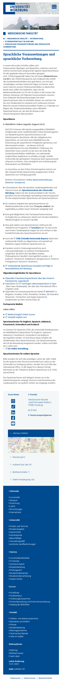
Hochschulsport (17, 564)
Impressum (15, 678)
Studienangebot (17, 529)
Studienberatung (17, 567)
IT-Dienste (14, 561)
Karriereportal (16, 535)
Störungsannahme (18, 630)
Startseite (14, 491)
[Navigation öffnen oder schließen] (54, 7)
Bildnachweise (16, 653)
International (37, 39)
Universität (15, 497)
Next (53, 23)
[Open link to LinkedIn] (12, 412)
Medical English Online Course (21, 314)
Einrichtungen (16, 509)
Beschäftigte (15, 538)
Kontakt (33, 395)
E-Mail (34, 410)
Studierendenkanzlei (19, 573)
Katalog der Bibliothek (19, 604)
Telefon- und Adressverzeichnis (24, 618)
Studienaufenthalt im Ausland (19, 42)
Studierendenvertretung (20, 576)
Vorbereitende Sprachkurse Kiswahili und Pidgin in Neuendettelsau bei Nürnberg (29, 267)
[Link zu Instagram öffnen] (12, 401)
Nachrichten (15, 532)
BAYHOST (50, 291)
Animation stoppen (49, 28)
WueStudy (14, 592)
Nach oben (15, 656)
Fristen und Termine (19, 526)
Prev (9, 23)
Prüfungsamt (16, 570)
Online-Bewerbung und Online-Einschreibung (30, 602)
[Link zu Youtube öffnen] (12, 423)
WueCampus (16, 595)
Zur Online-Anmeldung (18, 348)
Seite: (11, 669)
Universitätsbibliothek (19, 558)
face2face (36, 228)
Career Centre (16, 579)
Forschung (15, 503)
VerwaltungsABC (17, 541)
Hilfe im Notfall (16, 636)
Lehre (12, 506)
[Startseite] (4, 39)
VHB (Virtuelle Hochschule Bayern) (32, 238)
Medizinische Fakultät (23, 33)
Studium (14, 500)
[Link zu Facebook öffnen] (12, 418)
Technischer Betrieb (19, 633)
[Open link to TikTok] (12, 407)
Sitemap (14, 650)
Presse (13, 624)
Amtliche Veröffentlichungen (23, 544)
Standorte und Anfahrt (20, 621)
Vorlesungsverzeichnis (20, 598)
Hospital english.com (17, 317)
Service (13, 552)
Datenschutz (29, 678)
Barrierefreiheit (45, 678)
